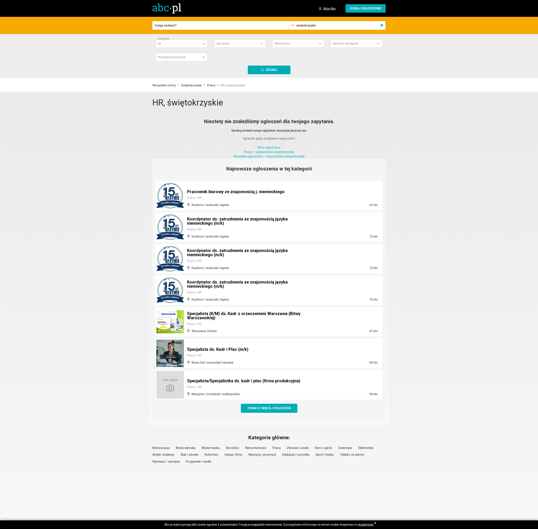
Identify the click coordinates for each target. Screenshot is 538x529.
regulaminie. (365, 524)
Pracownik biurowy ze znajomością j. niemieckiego (236, 191)
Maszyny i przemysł (262, 454)
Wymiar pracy (282, 43)
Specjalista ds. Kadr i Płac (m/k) (217, 349)
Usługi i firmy (233, 454)
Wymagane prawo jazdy (172, 57)
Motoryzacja (161, 448)
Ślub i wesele (189, 454)
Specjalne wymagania (345, 43)
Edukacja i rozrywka (295, 454)
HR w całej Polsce (269, 147)
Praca (211, 85)
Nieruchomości (255, 448)
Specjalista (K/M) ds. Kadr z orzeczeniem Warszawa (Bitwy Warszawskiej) (244, 315)
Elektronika (365, 448)
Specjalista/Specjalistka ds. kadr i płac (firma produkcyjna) (243, 380)
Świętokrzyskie (191, 85)
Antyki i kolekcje (163, 454)
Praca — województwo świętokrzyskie (269, 152)
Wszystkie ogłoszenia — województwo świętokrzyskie (269, 156)
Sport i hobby (325, 454)
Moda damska (185, 448)
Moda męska (211, 448)
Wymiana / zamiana (166, 461)
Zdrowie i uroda (298, 448)
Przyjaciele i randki (198, 461)
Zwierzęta (345, 448)
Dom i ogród (323, 448)
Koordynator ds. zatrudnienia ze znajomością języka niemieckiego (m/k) (237, 221)
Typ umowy (222, 43)
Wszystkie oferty (164, 85)
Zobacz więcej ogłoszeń (269, 408)
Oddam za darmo (352, 454)
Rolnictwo (211, 454)
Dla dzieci (232, 448)
